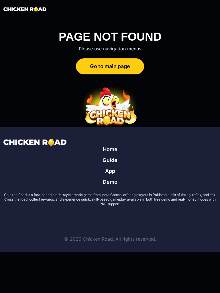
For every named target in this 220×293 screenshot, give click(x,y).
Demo (110, 182)
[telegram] (116, 217)
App (110, 171)
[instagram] (130, 217)
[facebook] (103, 217)
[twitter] (89, 217)
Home (110, 149)
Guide (110, 160)
